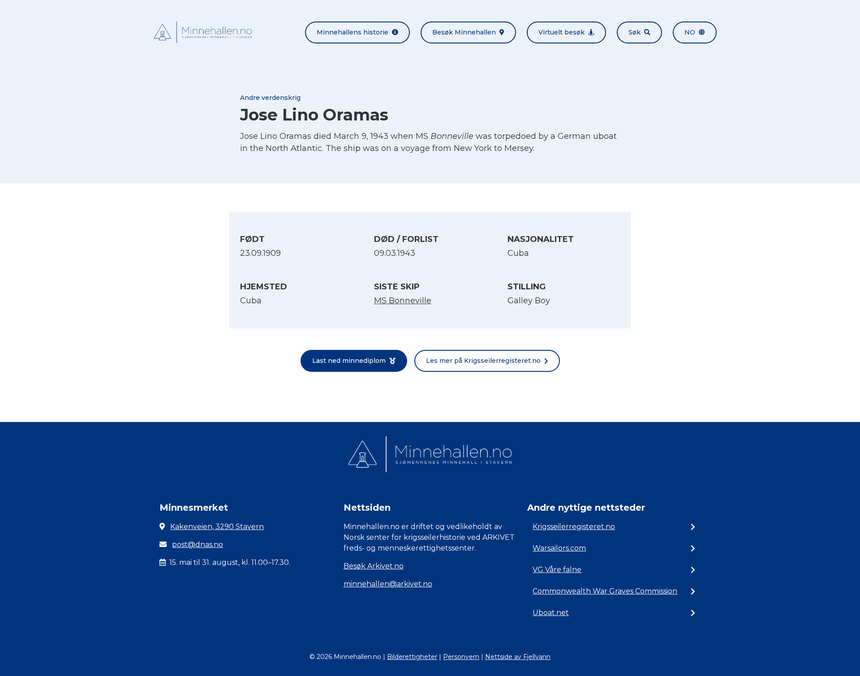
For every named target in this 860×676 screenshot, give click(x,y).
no (689, 32)
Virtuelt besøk (561, 32)
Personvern (461, 657)
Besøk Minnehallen (464, 32)
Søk (634, 32)
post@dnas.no (197, 544)
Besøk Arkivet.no (374, 566)
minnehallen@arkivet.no (388, 584)
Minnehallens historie (352, 32)
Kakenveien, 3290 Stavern (217, 526)
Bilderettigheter (412, 657)
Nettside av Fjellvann (517, 657)
